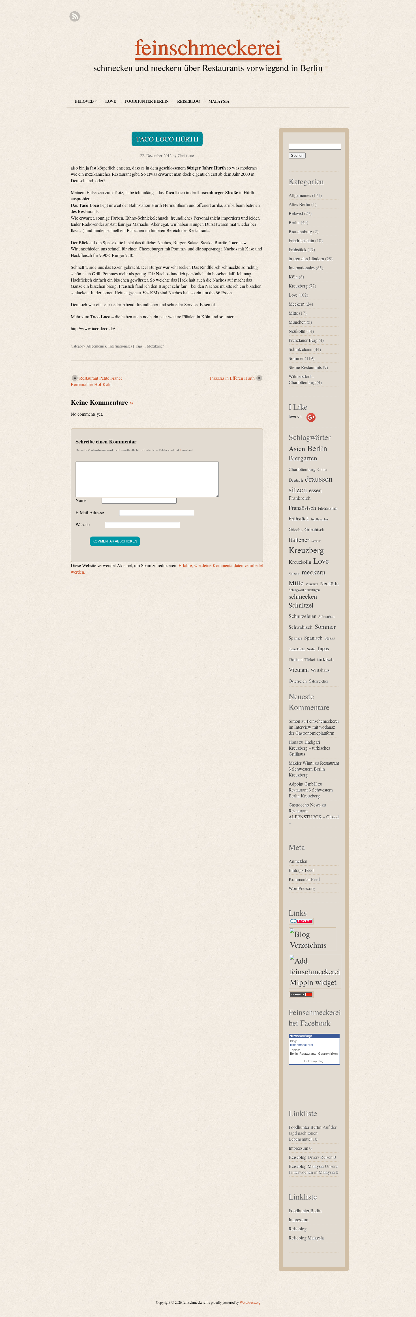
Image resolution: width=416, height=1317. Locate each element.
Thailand (296, 659)
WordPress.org (302, 888)
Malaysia (219, 101)
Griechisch (314, 529)
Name (81, 500)
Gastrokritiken (328, 1053)
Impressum (298, 1148)
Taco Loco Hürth (167, 138)
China (322, 469)
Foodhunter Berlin (147, 101)
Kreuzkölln (300, 561)
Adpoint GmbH (303, 784)
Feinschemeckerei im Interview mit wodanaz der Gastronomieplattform (314, 727)
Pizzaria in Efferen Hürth (232, 378)
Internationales (120, 346)
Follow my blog (313, 1061)
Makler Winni (301, 763)
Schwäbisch (301, 627)
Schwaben (326, 616)
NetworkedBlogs (301, 1035)
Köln (293, 277)
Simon (294, 721)
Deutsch (296, 480)
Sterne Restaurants (305, 367)
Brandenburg (300, 231)
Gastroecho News (305, 805)
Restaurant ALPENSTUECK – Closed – (314, 816)
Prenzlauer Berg (303, 340)
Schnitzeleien (300, 349)
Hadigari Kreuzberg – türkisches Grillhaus (309, 748)
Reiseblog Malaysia (306, 1166)
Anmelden (298, 861)
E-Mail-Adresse (90, 512)
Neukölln (297, 331)
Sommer (296, 358)
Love (110, 101)
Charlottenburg (302, 469)
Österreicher (318, 681)
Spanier (295, 638)
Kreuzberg (298, 286)
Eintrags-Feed (301, 870)
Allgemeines (96, 346)
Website (83, 524)
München (297, 322)
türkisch (325, 659)
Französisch (302, 507)
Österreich (298, 681)
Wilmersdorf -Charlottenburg (302, 379)
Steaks (330, 638)
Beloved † (86, 101)
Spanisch (313, 637)
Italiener (299, 539)
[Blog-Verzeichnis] (302, 924)
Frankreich (300, 498)
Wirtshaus (320, 670)
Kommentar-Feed (304, 879)
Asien (297, 448)
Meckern (297, 304)
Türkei (310, 659)
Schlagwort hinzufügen (304, 589)
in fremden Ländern (306, 258)
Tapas (323, 648)
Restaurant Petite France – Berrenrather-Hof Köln (98, 381)
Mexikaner (155, 346)
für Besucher (319, 519)
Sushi (311, 649)
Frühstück (297, 249)
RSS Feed (74, 16)
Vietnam (299, 669)
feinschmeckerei (208, 46)
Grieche (296, 529)
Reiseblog (188, 101)
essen (315, 490)
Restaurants (307, 1053)
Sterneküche (297, 649)
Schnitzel (301, 605)
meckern (313, 571)
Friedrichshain (301, 240)
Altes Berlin (299, 204)
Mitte (293, 313)
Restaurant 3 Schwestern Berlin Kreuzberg (314, 769)
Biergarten (303, 457)
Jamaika (316, 541)
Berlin (294, 222)
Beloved (296, 213)
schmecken (303, 596)
